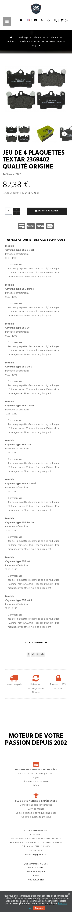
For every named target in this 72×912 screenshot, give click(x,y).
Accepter (39, 908)
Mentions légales (36, 872)
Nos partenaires (36, 880)
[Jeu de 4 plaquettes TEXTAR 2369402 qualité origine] (17, 133)
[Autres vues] (7, 133)
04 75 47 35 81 (32, 193)
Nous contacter (36, 868)
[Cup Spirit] (36, 10)
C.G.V (36, 876)
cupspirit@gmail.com (36, 855)
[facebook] (28, 655)
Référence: (9, 174)
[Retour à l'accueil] (11, 38)
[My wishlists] (48, 20)
